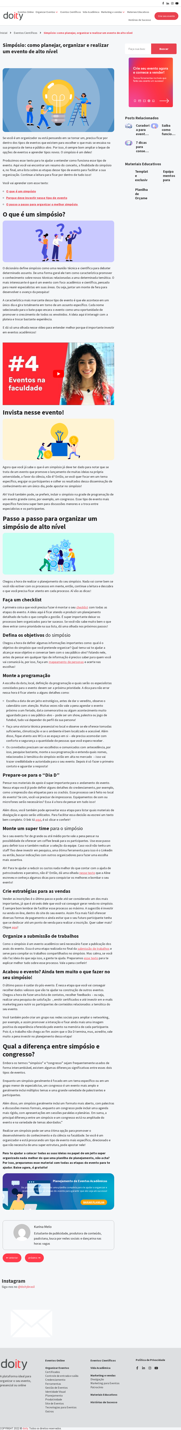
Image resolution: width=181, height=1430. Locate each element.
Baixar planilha (94, 1202)
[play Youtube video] (58, 374)
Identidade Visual (55, 1391)
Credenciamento (55, 1379)
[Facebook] (163, 3)
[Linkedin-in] (143, 1368)
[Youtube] (177, 3)
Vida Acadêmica (91, 12)
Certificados (52, 1372)
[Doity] (13, 15)
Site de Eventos (54, 1403)
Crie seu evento (166, 16)
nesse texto (87, 873)
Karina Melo (25, 60)
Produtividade (53, 1399)
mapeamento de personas (66, 662)
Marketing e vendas (103, 1375)
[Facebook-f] (137, 1368)
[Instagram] (172, 3)
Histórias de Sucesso (140, 19)
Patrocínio (96, 1387)
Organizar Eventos (57, 1368)
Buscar (163, 49)
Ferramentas (53, 1383)
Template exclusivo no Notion (141, 179)
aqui (38, 820)
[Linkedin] (167, 3)
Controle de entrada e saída (61, 1375)
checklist (82, 607)
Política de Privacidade (150, 1360)
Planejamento (54, 1395)
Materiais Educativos (138, 12)
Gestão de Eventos (56, 1387)
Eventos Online (26, 12)
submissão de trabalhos (93, 949)
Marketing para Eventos (104, 1383)
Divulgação (97, 1379)
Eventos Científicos (70, 12)
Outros (49, 1411)
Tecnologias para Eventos (61, 1407)
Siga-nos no (18, 1287)
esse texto (91, 958)
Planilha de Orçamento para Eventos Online (141, 200)
